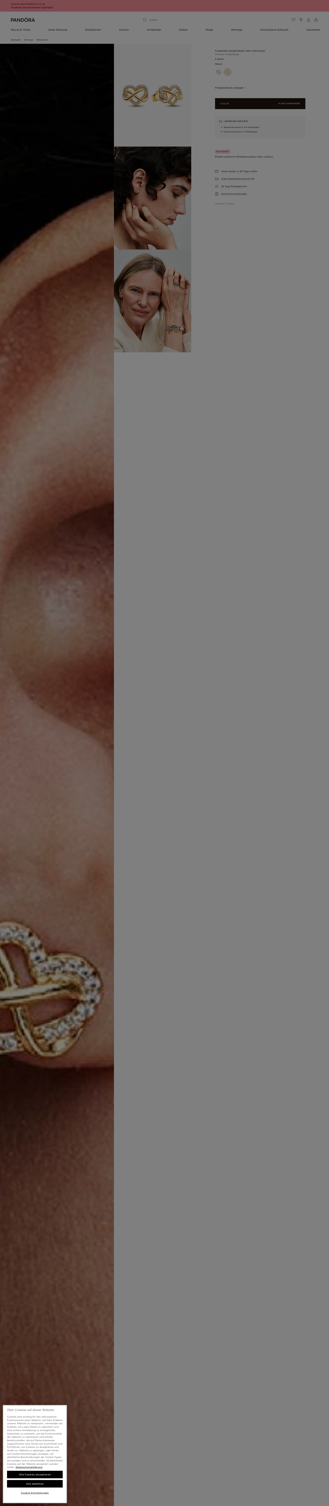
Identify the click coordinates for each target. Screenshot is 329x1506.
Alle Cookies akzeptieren (35, 1474)
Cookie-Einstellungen (35, 1492)
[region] (35, 1454)
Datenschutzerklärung (29, 1467)
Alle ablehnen (35, 1483)
